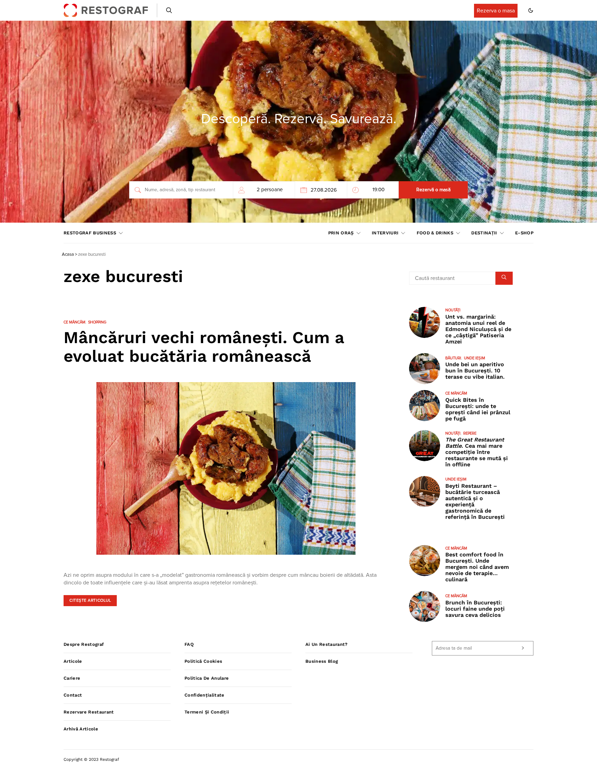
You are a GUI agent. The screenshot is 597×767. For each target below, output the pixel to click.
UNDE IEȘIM (474, 358)
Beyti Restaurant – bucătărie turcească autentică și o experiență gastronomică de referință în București (475, 501)
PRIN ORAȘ (341, 232)
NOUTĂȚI (453, 310)
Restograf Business (90, 232)
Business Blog (321, 661)
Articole (73, 661)
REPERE (469, 433)
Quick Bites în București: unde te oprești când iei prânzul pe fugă (477, 409)
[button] (530, 10)
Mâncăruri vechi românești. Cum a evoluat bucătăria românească (204, 347)
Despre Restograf (84, 644)
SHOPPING (97, 322)
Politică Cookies (203, 661)
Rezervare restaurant (89, 712)
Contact (73, 695)
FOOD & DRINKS (435, 232)
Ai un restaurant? (326, 644)
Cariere (72, 678)
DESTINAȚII (484, 232)
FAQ (189, 644)
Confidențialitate (204, 695)
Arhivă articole (81, 728)
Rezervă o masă (433, 189)
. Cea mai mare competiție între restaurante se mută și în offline (476, 452)
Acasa (68, 254)
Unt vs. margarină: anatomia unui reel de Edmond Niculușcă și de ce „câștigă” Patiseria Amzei (478, 329)
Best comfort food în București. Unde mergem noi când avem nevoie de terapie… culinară (477, 567)
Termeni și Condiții (206, 712)
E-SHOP (524, 232)
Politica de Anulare (206, 678)
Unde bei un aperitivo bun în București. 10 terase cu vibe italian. (475, 370)
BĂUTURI (453, 358)
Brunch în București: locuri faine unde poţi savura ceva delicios (475, 608)
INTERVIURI (385, 232)
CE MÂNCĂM (74, 322)
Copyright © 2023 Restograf (91, 759)
